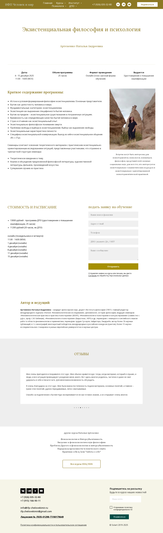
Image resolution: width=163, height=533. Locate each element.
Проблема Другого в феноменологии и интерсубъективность (81, 445)
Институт (74, 2)
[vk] (118, 4)
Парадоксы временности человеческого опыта (81, 448)
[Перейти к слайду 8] (88, 407)
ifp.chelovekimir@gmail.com (36, 511)
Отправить (113, 266)
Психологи (58, 6)
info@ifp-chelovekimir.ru (34, 507)
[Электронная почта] (129, 4)
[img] (35, 491)
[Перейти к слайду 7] (86, 407)
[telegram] (124, 4)
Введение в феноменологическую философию (82, 442)
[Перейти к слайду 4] (80, 407)
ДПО (72, 6)
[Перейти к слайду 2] (76, 407)
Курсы (60, 2)
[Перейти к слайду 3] (78, 407)
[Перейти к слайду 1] (74, 407)
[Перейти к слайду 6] (84, 407)
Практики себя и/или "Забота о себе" (81, 451)
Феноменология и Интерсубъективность (81, 439)
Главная (47, 2)
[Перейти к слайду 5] (82, 407)
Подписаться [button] (147, 4)
